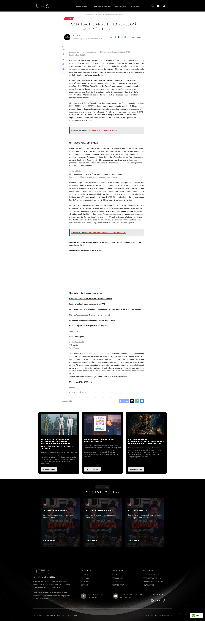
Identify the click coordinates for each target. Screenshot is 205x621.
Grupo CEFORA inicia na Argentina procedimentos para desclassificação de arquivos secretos (105, 309)
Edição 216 (82, 392)
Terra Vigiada (79, 337)
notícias (69, 18)
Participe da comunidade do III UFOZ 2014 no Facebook (90, 299)
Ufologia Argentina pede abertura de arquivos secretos (90, 315)
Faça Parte (120, 7)
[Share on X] (118, 37)
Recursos (136, 7)
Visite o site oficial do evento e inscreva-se (85, 293)
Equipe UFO (76, 36)
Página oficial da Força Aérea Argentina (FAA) (87, 304)
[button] (83, 7)
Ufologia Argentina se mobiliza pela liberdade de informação (92, 320)
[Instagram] (152, 6)
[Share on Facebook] (115, 37)
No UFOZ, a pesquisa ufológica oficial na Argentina (88, 326)
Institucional (82, 7)
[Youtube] (158, 6)
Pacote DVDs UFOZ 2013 (82, 382)
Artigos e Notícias (102, 7)
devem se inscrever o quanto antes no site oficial (123, 211)
